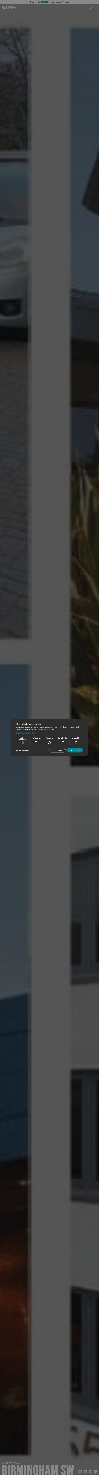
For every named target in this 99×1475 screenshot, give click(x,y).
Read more (50, 729)
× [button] (85, 721)
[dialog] (49, 737)
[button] (49, 733)
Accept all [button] (75, 750)
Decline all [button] (57, 750)
